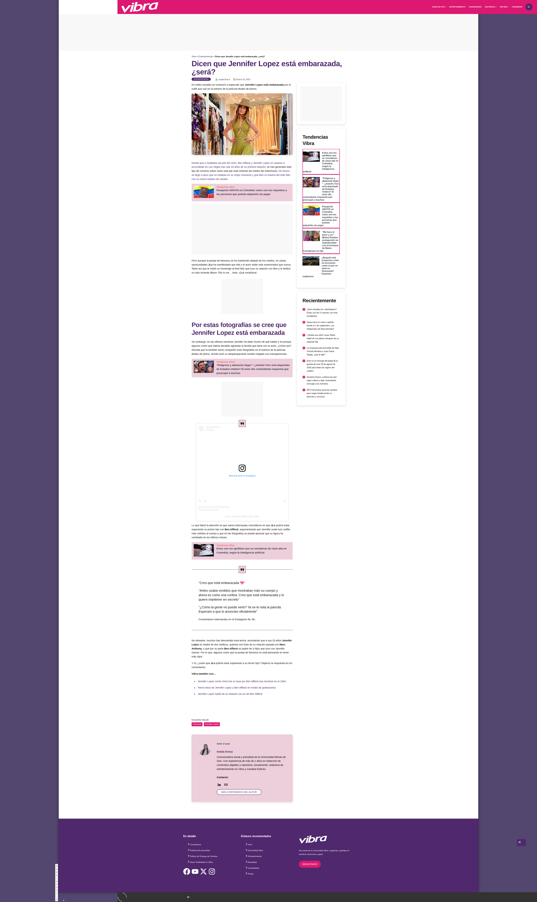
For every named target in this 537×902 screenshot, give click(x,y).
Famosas (197, 724)
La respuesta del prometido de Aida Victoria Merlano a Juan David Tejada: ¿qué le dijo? (323, 351)
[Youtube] (195, 871)
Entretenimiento (206, 56)
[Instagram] (211, 871)
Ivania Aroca (224, 79)
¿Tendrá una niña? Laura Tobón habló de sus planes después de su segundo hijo (323, 338)
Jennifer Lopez (212, 724)
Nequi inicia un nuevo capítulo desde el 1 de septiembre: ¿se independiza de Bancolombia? (320, 325)
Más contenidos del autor (239, 792)
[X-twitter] (203, 871)
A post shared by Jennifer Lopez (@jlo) (242, 516)
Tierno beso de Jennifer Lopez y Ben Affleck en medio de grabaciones (237, 687)
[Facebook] (186, 871)
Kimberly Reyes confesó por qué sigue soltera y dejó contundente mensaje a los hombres (322, 380)
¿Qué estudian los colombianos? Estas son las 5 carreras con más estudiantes (322, 312)
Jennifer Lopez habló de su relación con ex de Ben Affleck (230, 694)
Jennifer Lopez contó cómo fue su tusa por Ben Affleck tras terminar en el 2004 (242, 681)
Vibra (194, 56)
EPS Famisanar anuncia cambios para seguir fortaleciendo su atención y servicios (322, 393)
